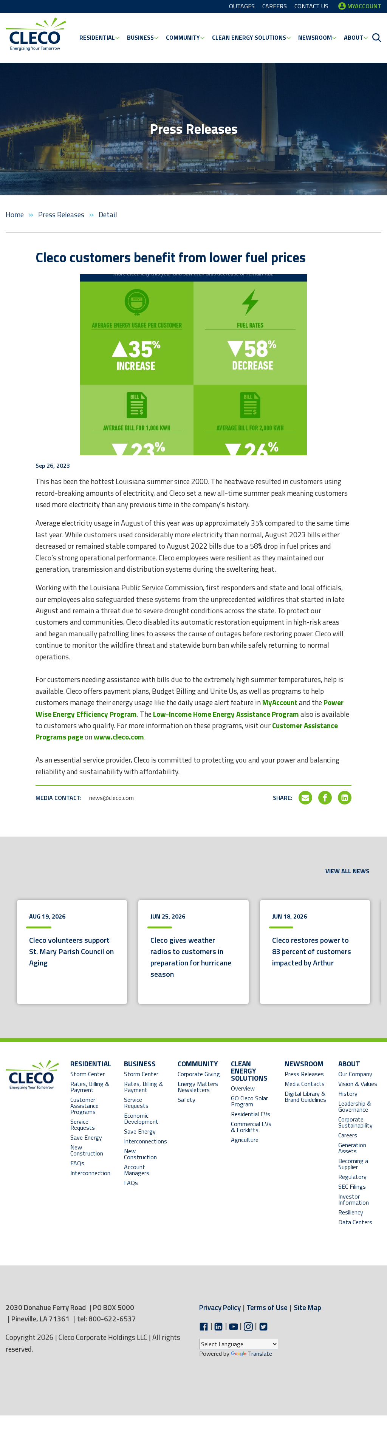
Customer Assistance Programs (84, 1106)
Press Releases (62, 214)
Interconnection (90, 1173)
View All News (347, 870)
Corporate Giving (199, 1074)
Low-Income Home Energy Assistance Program (226, 713)
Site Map (307, 1307)
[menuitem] (99, 38)
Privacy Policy (220, 1307)
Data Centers (355, 1222)
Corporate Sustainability (355, 1122)
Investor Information (353, 1199)
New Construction (86, 1150)
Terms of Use (267, 1307)
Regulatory (352, 1177)
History (348, 1093)
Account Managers (136, 1170)
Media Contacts (305, 1084)
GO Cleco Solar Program (249, 1101)
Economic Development (145, 1118)
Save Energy (86, 1137)
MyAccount (279, 702)
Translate (260, 1353)
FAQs (77, 1163)
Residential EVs (250, 1114)
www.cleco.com (119, 736)
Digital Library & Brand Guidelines (305, 1096)
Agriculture (245, 1140)
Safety (186, 1100)
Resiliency (350, 1212)
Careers (347, 1135)
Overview (243, 1088)
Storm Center (87, 1074)
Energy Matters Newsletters (198, 1087)
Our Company (355, 1074)
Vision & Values (357, 1084)
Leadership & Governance (354, 1106)
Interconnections (145, 1141)
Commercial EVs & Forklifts (251, 1127)
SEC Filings (352, 1186)
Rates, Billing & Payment (89, 1087)
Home (15, 214)
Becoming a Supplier (353, 1164)
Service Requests (82, 1124)
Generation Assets (352, 1148)
